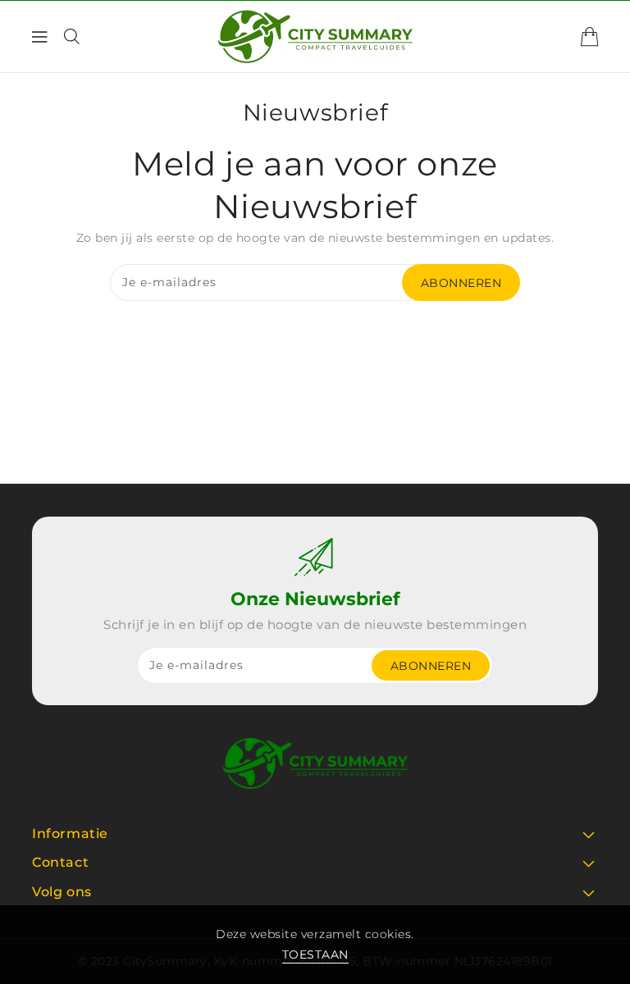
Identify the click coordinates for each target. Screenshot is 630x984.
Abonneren (461, 283)
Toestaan (315, 954)
